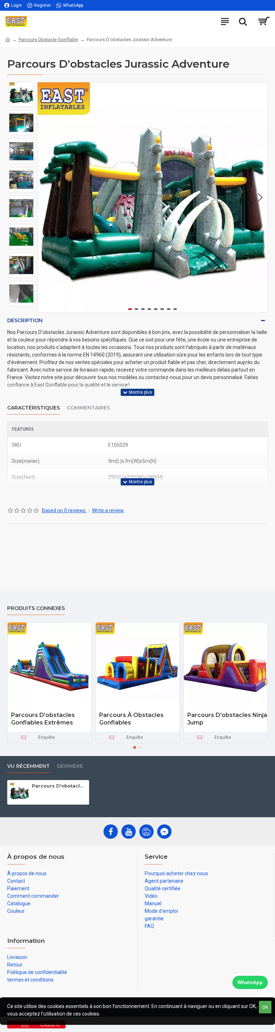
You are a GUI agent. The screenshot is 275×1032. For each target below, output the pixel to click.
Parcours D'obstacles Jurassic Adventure (59, 786)
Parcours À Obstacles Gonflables (131, 719)
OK (265, 1007)
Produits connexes (36, 608)
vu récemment (28, 766)
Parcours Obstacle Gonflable (48, 39)
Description (25, 320)
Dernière (70, 766)
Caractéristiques (33, 408)
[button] (45, 197)
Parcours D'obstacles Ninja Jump (227, 719)
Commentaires (88, 408)
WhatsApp (250, 982)
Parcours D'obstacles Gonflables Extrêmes (43, 719)
